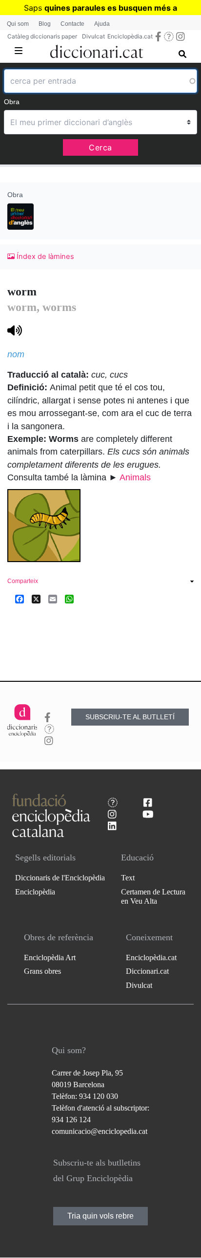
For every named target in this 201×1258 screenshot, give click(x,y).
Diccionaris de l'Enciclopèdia (60, 878)
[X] (36, 599)
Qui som (18, 23)
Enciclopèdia (35, 892)
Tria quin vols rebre (100, 1216)
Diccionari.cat (147, 971)
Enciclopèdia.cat (130, 36)
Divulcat (93, 36)
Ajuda (102, 23)
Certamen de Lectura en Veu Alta (153, 896)
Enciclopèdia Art (50, 957)
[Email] (52, 599)
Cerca (100, 147)
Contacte (72, 23)
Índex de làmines (44, 256)
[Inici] (97, 49)
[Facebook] (19, 599)
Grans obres (42, 971)
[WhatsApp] (69, 599)
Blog (45, 23)
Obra (12, 102)
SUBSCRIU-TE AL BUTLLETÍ (130, 717)
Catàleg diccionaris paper (42, 36)
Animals (135, 477)
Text (128, 878)
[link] (100, 582)
